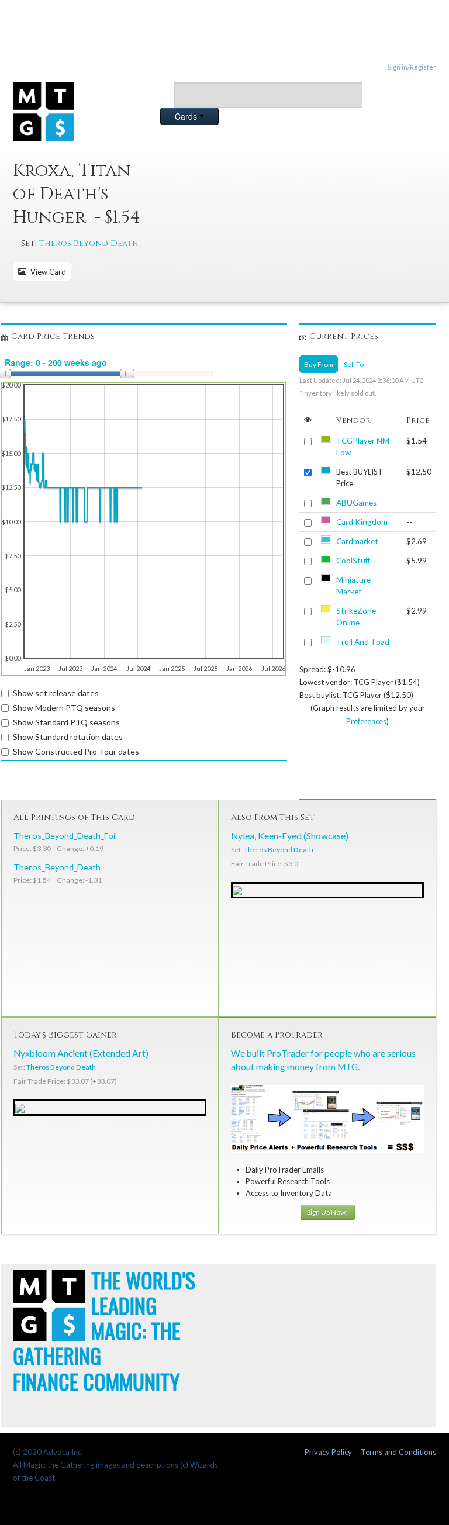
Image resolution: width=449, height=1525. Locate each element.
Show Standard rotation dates (68, 737)
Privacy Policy (328, 1452)
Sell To (354, 364)
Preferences (366, 721)
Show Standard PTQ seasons (66, 722)
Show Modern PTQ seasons (64, 708)
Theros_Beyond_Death (57, 867)
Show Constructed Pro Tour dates (76, 751)
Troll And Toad (362, 641)
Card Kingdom (362, 522)
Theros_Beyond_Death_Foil (65, 836)
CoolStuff (353, 560)
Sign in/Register (412, 67)
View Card (46, 271)
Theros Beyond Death (89, 243)
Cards (187, 116)
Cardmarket (357, 541)
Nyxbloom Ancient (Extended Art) (80, 1053)
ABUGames (356, 502)
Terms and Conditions (398, 1452)
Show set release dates (56, 693)
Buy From (318, 364)
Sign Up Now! (327, 1212)
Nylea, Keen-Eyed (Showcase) (289, 836)
